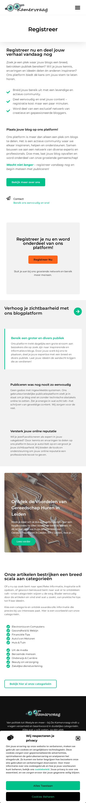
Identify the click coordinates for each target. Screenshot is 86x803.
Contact (18, 198)
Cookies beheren (43, 796)
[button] (78, 738)
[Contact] (8, 198)
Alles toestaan (43, 785)
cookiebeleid (42, 769)
